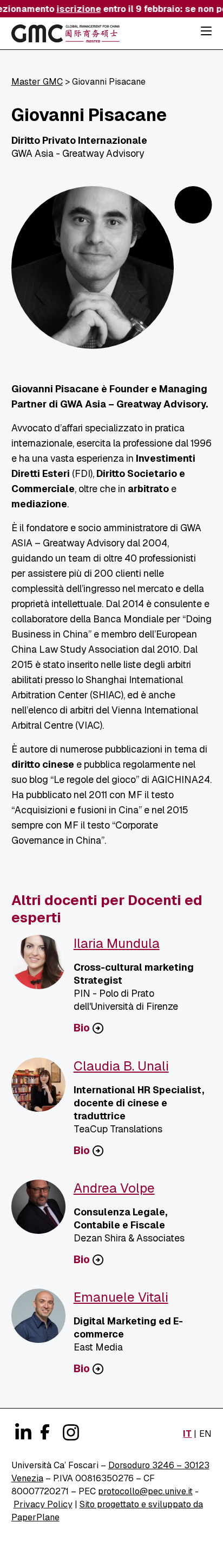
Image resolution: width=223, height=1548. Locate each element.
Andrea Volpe (114, 1188)
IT (187, 1433)
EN (205, 1433)
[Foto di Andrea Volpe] (42, 1211)
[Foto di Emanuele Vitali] (42, 1320)
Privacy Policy (43, 1504)
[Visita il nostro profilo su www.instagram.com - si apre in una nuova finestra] (70, 1432)
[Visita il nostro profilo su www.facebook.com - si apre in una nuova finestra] (44, 1430)
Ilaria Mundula (117, 943)
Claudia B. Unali (121, 1066)
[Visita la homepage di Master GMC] (65, 35)
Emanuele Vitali (121, 1297)
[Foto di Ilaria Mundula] (42, 966)
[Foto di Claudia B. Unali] (42, 1089)
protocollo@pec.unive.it (145, 1491)
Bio (82, 1028)
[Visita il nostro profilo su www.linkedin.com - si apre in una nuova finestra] (22, 1432)
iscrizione (76, 9)
